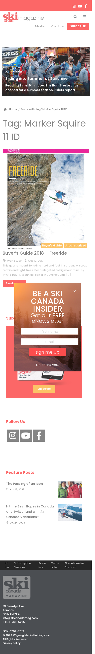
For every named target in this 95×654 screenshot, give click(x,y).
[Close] (74, 291)
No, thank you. (47, 364)
